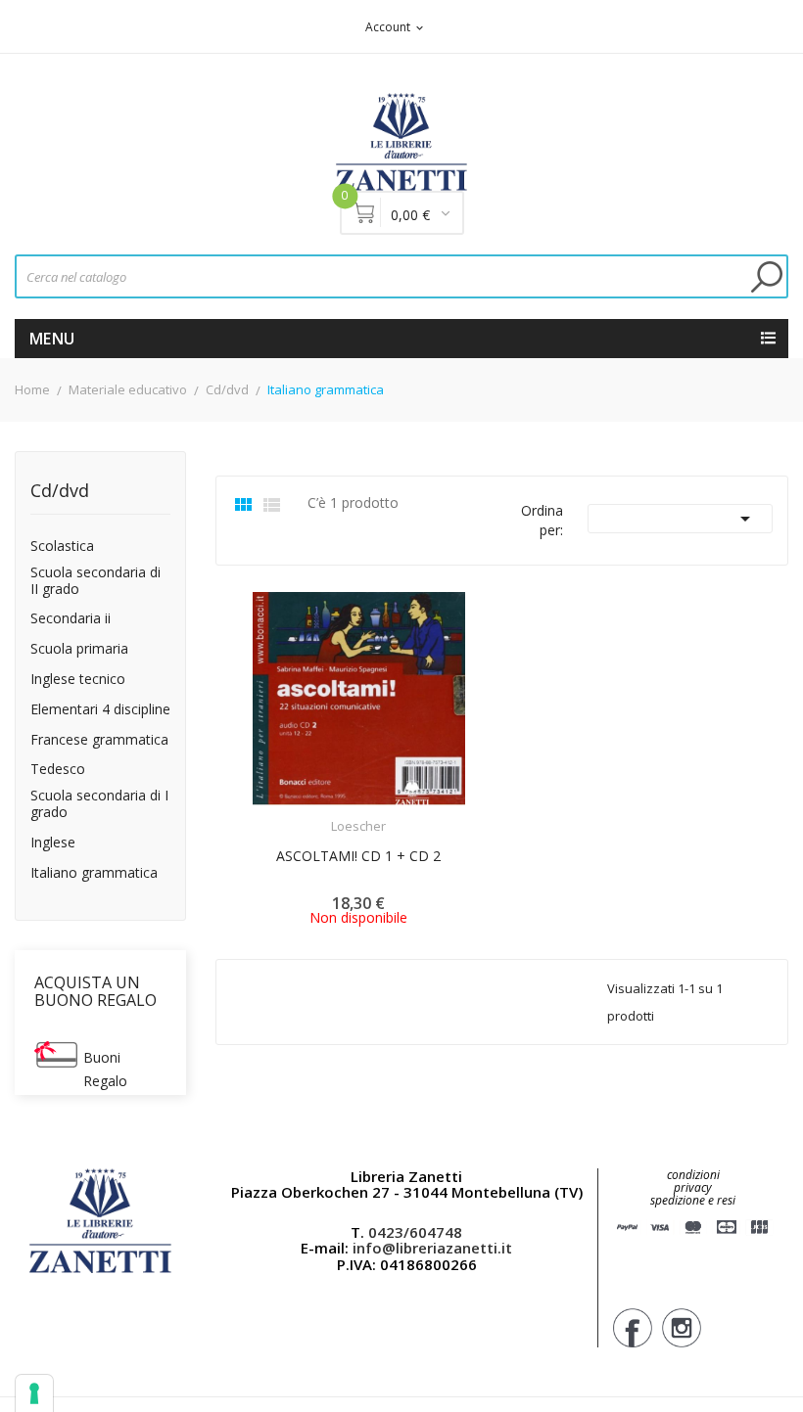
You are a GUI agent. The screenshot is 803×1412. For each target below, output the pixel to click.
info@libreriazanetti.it (432, 1247)
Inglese (52, 843)
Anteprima (304, 814)
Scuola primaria (79, 649)
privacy (693, 1187)
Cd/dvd (59, 491)
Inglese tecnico (77, 679)
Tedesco (57, 769)
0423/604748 (415, 1232)
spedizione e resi (692, 1201)
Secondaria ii (70, 619)
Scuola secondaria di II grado (95, 581)
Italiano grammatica (94, 873)
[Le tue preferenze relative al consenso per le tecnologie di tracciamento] (34, 1393)
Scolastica (62, 546)
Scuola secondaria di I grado (99, 804)
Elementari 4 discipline (100, 710)
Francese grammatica (99, 740)
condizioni (693, 1174)
